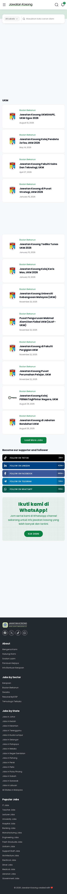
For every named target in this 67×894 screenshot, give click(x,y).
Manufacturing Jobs (12, 832)
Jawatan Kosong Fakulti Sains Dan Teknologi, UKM (38, 165)
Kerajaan (6, 683)
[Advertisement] (33, 61)
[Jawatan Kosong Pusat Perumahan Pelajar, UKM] (12, 373)
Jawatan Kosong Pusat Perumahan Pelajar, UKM (35, 372)
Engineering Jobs (10, 837)
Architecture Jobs (10, 855)
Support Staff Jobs (11, 851)
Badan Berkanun (27, 110)
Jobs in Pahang (9, 758)
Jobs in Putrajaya (10, 744)
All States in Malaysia (12, 790)
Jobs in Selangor (10, 739)
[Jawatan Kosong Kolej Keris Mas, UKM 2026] (12, 270)
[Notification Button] (63, 5)
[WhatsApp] (24, 632)
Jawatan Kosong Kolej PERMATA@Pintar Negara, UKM (38, 397)
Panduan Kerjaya (10, 663)
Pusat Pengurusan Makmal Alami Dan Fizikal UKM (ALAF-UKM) (37, 321)
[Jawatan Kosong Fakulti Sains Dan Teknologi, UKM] (12, 165)
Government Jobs (10, 878)
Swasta (6, 692)
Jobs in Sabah (9, 776)
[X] (11, 632)
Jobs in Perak (8, 762)
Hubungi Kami (9, 654)
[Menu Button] (4, 5)
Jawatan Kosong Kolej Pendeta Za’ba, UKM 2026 (39, 141)
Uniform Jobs (8, 846)
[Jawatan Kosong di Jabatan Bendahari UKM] (12, 422)
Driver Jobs (7, 864)
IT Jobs (5, 805)
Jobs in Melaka (9, 748)
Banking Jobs (8, 828)
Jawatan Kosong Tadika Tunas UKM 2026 (38, 246)
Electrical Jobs (9, 860)
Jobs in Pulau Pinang (12, 771)
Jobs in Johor (8, 716)
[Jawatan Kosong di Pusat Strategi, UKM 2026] (12, 190)
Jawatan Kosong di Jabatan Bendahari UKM (37, 422)
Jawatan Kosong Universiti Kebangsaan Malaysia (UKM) (37, 295)
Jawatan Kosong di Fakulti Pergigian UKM (36, 348)
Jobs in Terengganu (12, 730)
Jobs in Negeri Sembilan (13, 753)
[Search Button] (56, 5)
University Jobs (9, 819)
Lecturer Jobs (8, 814)
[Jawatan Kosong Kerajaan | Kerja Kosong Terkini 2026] (21, 4)
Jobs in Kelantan (10, 725)
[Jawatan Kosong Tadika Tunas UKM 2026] (12, 246)
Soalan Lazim (8, 658)
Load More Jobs (33, 440)
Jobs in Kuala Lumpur (12, 735)
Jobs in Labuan (9, 785)
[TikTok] (18, 632)
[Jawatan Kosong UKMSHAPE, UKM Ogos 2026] (12, 116)
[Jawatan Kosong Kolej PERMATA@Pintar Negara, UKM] (12, 397)
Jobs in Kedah (9, 721)
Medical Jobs (8, 869)
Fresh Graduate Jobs (12, 842)
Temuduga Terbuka (11, 701)
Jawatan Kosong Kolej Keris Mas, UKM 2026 (36, 270)
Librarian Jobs (9, 874)
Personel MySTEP (9, 696)
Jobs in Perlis (8, 767)
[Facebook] (5, 632)
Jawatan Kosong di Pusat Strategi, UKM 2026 (35, 190)
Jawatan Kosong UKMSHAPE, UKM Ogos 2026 (37, 116)
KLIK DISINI (33, 533)
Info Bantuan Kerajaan (13, 667)
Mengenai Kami (9, 649)
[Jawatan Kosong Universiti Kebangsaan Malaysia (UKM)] (12, 295)
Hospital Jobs (8, 823)
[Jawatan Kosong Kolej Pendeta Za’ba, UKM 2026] (12, 141)
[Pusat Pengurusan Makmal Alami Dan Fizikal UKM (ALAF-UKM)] (12, 322)
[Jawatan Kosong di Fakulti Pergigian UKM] (12, 348)
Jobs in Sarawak (10, 780)
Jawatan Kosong (29, 887)
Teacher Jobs (8, 809)
